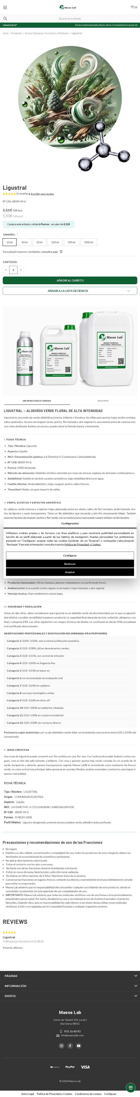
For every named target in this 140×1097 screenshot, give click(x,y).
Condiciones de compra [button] (88, 1093)
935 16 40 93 (72, 1031)
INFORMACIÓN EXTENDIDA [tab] (37, 400)
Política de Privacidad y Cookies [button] (54, 1093)
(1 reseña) (22, 193)
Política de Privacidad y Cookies (82, 544)
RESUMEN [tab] (103, 400)
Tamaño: (9, 234)
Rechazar (70, 563)
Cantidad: (10, 261)
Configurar (70, 555)
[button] (41, 193)
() (135, 7)
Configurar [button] (110, 1093)
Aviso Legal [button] (27, 1093)
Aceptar (70, 572)
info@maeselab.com (72, 1035)
